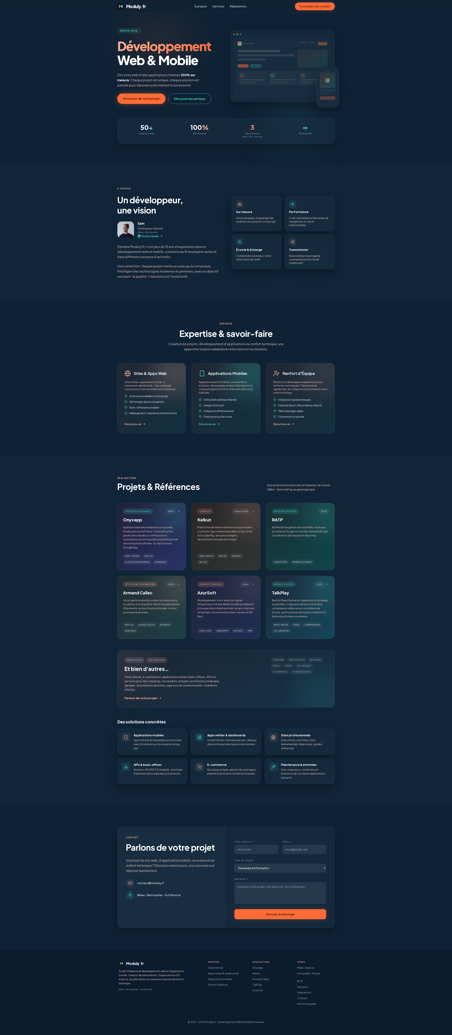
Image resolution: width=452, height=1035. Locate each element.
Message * (241, 879)
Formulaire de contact (315, 6)
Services (218, 6)
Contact (302, 998)
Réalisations (238, 6)
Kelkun (256, 973)
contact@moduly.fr (150, 883)
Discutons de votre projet (141, 98)
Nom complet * (244, 841)
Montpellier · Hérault (308, 973)
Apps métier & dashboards (223, 973)
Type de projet (244, 860)
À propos (200, 6)
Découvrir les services (189, 99)
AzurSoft (257, 990)
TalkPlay (257, 984)
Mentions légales (306, 1003)
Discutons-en (132, 424)
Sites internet (215, 967)
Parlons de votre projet (140, 698)
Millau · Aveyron (306, 967)
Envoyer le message (280, 914)
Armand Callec (260, 979)
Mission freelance (218, 984)
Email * (287, 841)
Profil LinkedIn (150, 236)
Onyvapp (257, 967)
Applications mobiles (220, 979)
